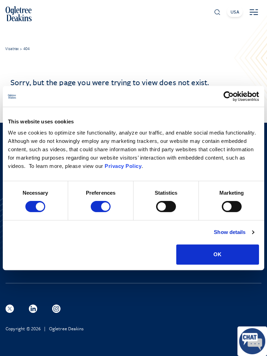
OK (217, 254)
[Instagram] (56, 309)
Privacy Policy (123, 166)
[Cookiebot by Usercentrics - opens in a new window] (228, 96)
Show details (229, 232)
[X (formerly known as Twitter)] (10, 309)
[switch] (101, 206)
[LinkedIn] (33, 309)
